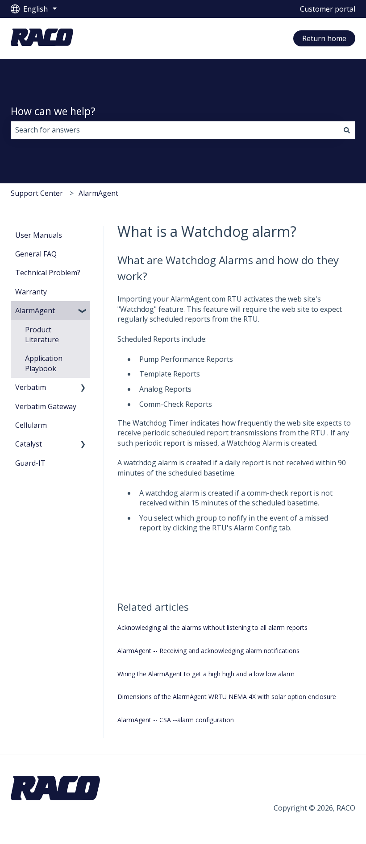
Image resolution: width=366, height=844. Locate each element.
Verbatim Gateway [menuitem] (45, 406)
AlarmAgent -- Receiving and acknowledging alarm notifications (208, 650)
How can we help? (53, 111)
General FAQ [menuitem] (36, 254)
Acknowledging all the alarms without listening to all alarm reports (212, 627)
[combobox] (174, 129)
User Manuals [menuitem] (38, 235)
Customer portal (327, 9)
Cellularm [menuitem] (31, 425)
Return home (324, 38)
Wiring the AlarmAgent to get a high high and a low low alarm (206, 674)
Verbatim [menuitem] (30, 387)
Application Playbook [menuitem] (43, 363)
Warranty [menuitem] (31, 292)
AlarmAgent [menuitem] (35, 310)
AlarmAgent (98, 193)
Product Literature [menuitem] (42, 334)
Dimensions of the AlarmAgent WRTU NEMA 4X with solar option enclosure (226, 696)
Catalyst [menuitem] (28, 444)
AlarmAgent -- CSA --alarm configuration (175, 720)
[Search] (346, 129)
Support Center (37, 193)
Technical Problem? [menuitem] (47, 272)
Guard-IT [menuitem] (30, 463)
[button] (83, 311)
